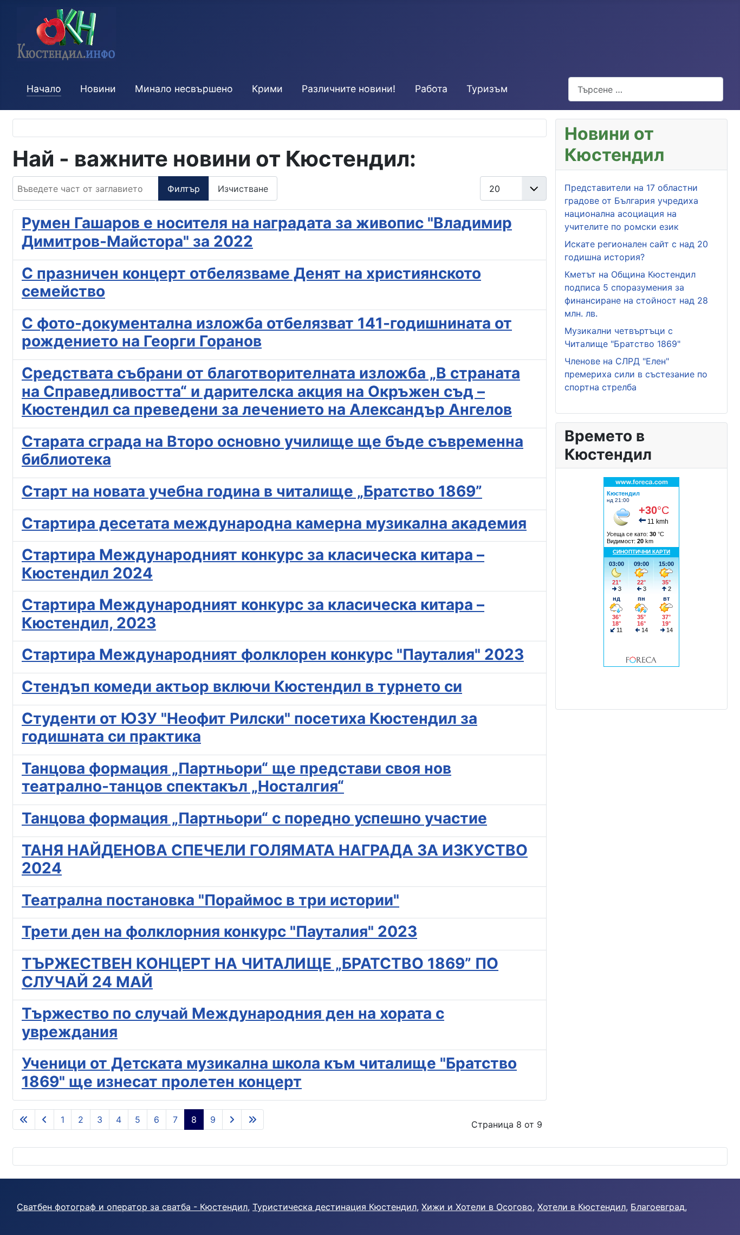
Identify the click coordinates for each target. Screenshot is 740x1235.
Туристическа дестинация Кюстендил (334, 1206)
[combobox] (645, 89)
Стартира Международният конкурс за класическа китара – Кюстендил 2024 (253, 563)
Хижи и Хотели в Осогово (477, 1206)
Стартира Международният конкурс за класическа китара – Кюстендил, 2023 (253, 613)
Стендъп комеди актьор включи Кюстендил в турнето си (242, 686)
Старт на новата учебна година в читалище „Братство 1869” (252, 491)
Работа (431, 88)
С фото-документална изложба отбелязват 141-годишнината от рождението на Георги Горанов (267, 332)
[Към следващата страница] (232, 1119)
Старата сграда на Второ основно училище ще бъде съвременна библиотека (272, 450)
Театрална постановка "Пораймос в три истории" (210, 900)
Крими (267, 88)
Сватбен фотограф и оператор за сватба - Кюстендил (132, 1206)
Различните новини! (348, 88)
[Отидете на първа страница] (23, 1119)
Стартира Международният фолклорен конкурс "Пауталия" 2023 (273, 654)
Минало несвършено (184, 88)
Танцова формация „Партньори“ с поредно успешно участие (254, 818)
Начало (44, 88)
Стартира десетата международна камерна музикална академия (274, 523)
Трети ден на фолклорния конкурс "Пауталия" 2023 (219, 931)
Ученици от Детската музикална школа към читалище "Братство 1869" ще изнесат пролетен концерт (269, 1072)
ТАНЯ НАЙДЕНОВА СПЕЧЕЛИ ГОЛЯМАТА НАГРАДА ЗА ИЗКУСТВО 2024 (275, 859)
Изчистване (243, 188)
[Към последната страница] (252, 1119)
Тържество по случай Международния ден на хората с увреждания (233, 1022)
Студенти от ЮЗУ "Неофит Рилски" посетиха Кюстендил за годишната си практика (249, 727)
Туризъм (487, 88)
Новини (98, 88)
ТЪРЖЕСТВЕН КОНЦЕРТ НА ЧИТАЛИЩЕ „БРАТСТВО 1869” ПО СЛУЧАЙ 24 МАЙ (260, 972)
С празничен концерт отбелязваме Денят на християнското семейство (251, 282)
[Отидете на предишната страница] (44, 1119)
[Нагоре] (721, 1215)
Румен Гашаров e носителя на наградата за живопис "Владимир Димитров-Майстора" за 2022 (267, 232)
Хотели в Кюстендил (581, 1206)
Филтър (183, 188)
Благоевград (658, 1206)
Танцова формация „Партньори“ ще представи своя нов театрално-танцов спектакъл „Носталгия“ (236, 777)
